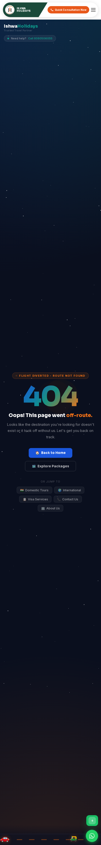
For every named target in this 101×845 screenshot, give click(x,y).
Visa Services (35, 499)
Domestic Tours (34, 490)
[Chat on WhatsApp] (92, 834)
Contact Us (67, 499)
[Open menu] (93, 9)
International (69, 490)
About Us (50, 508)
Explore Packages (50, 466)
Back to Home (50, 453)
